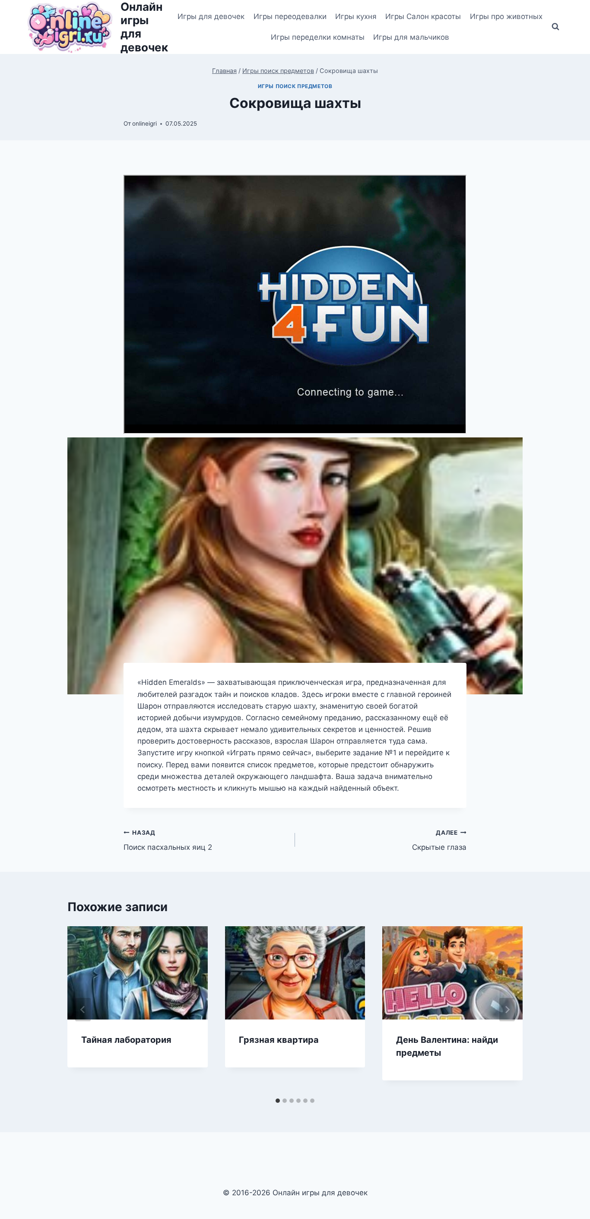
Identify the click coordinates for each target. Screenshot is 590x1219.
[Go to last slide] (83, 1009)
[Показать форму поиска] (555, 27)
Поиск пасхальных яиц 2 (168, 840)
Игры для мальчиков (411, 37)
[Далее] (507, 1009)
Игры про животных (506, 16)
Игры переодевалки (290, 16)
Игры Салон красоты (423, 16)
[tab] (278, 1101)
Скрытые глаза (439, 840)
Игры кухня (356, 16)
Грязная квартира (279, 1040)
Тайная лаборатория (126, 1040)
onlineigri (144, 123)
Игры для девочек (211, 16)
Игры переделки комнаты (318, 37)
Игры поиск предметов (295, 86)
